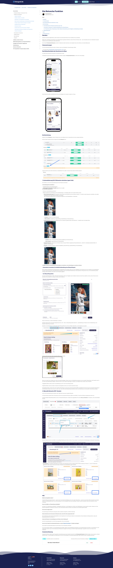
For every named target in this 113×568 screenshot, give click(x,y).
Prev (44, 538)
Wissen (29, 557)
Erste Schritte (24, 7)
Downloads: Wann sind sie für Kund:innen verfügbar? (22, 27)
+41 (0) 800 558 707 (76, 559)
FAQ (43, 32)
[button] (76, 2)
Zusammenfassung (46, 33)
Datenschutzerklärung (31, 561)
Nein (92, 542)
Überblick (44, 19)
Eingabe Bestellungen (67, 523)
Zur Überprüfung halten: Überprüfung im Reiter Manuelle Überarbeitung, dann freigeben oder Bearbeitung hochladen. (63, 28)
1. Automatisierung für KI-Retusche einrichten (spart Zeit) (52, 25)
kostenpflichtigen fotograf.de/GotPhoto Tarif (55, 49)
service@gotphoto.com (77, 560)
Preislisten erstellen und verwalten (19, 17)
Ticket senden (85, 1)
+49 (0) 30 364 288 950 (51, 559)
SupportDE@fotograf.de (51, 560)
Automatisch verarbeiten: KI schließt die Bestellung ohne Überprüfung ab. (56, 27)
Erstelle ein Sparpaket (18, 16)
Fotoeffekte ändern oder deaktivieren (20, 24)
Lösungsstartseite (17, 7)
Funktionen (30, 558)
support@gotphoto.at (63, 560)
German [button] (79, 1)
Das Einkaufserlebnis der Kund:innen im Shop (50, 22)
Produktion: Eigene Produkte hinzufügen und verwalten (23, 22)
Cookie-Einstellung (31, 562)
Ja (87, 542)
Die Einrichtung (45, 24)
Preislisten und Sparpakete (31, 7)
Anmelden (97, 1)
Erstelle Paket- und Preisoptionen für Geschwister (22, 19)
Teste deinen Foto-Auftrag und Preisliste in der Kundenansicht (23, 29)
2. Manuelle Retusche (46, 30)
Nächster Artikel (92, 538)
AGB (28, 563)
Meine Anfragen (92, 1)
